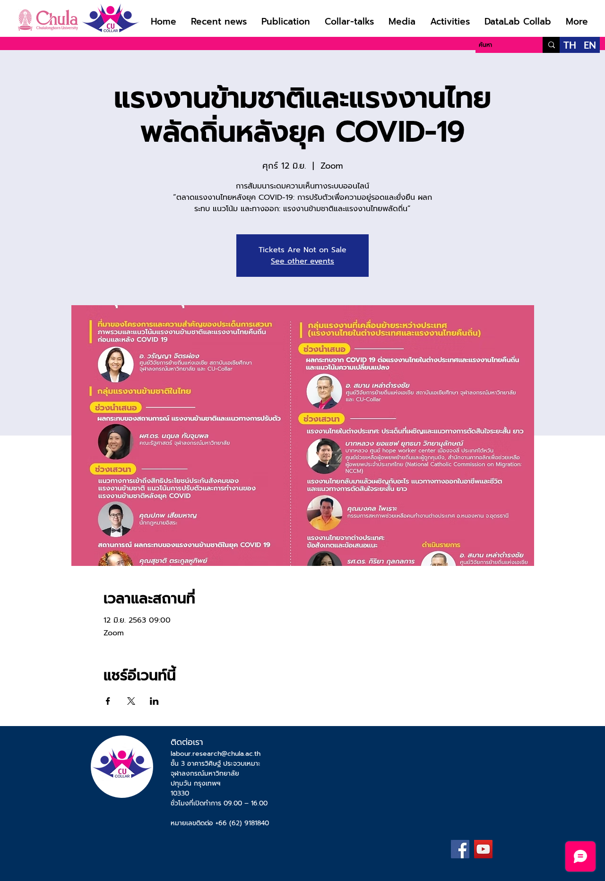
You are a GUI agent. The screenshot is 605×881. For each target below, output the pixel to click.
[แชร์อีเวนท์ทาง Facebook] (108, 701)
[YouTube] (483, 849)
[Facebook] (460, 849)
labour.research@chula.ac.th (215, 754)
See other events (302, 261)
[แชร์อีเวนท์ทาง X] (131, 701)
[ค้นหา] (552, 45)
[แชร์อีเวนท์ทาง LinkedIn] (154, 701)
